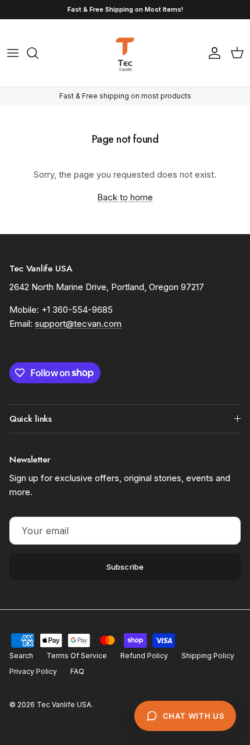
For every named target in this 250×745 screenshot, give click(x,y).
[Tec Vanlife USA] (125, 53)
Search (21, 655)
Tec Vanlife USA (64, 704)
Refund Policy (144, 655)
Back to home (125, 197)
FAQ (77, 671)
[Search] (38, 53)
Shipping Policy (207, 655)
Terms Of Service (77, 655)
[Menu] (13, 53)
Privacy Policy (33, 671)
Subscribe (125, 566)
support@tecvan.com (78, 323)
